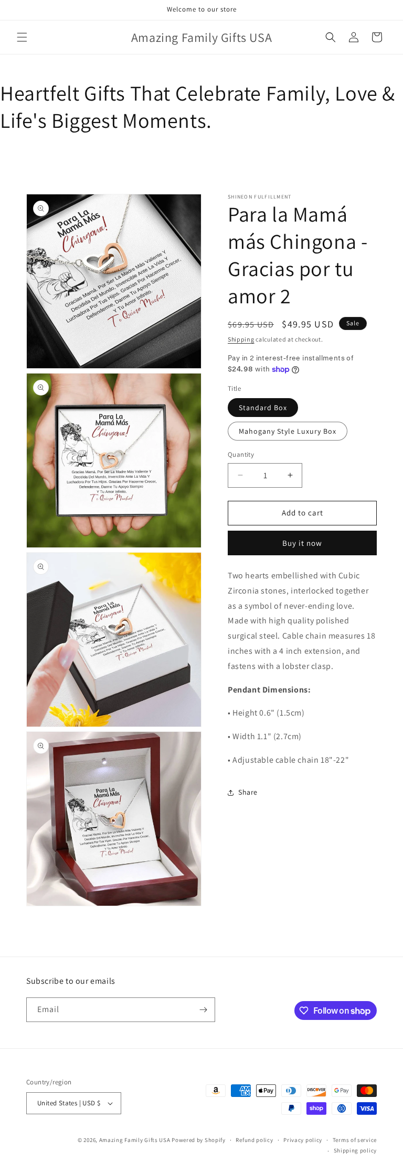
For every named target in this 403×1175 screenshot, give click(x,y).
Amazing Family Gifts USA (135, 1140)
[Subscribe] (203, 1009)
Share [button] (248, 792)
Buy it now (302, 543)
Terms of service (355, 1140)
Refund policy (254, 1140)
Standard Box (263, 407)
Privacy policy (302, 1140)
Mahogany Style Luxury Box (287, 431)
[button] (22, 37)
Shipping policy (355, 1150)
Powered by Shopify (199, 1140)
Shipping (241, 339)
